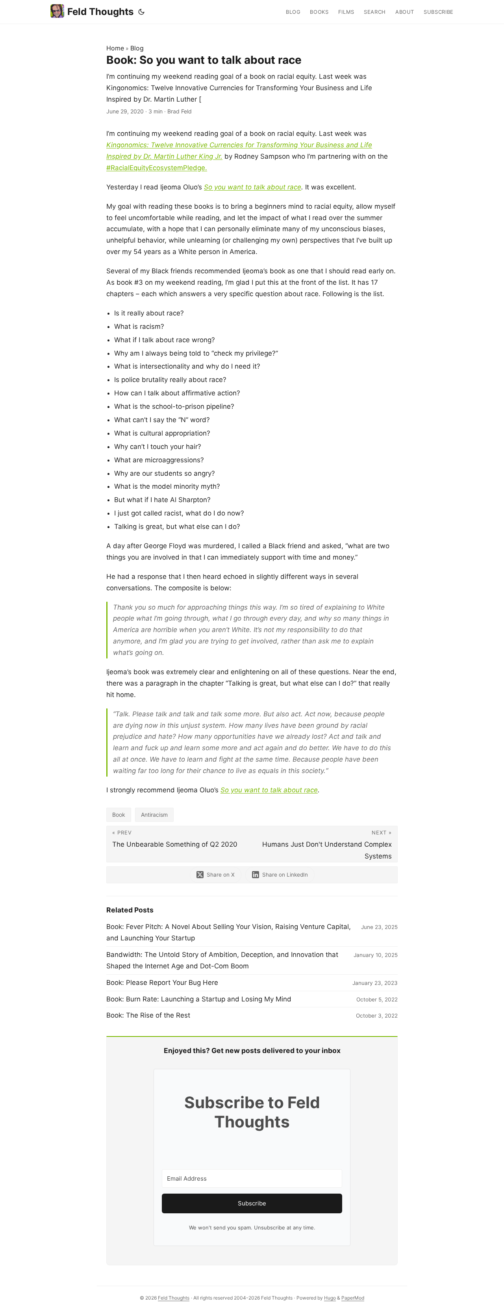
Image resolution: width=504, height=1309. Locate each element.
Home (115, 48)
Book (118, 814)
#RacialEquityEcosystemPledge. (156, 168)
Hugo (330, 1298)
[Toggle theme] (141, 12)
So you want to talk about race (252, 187)
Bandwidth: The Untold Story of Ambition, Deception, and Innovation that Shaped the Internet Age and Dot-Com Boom (222, 960)
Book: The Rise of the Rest (148, 1015)
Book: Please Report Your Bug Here (162, 982)
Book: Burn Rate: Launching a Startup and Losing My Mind (198, 999)
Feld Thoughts (100, 11)
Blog (137, 48)
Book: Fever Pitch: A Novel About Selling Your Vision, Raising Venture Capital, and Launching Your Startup (228, 932)
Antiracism (154, 814)
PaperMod (352, 1298)
